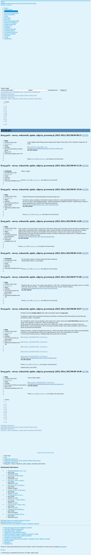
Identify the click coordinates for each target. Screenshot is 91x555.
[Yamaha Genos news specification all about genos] (15, 520)
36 (6, 124)
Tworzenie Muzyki (9, 30)
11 (6, 108)
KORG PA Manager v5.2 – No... (17, 470)
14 (6, 113)
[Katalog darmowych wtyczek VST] (11, 522)
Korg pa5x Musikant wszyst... (16, 514)
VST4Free (7, 35)
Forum (6, 16)
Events (6, 37)
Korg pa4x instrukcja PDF (11, 21)
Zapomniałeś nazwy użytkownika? (22, 92)
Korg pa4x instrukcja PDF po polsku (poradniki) (18, 535)
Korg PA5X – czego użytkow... (17, 499)
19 (6, 121)
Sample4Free (8, 38)
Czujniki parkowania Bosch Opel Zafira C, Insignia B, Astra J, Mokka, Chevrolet (27, 539)
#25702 (85, 165)
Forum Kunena (50, 452)
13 (6, 111)
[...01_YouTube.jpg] (41, 382)
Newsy (6, 8)
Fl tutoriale (7, 27)
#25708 (85, 371)
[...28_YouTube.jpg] (34, 342)
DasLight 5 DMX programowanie (13, 529)
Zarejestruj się (36, 92)
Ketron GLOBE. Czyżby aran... (17, 490)
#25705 (85, 253)
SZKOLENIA (8, 9)
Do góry (3, 549)
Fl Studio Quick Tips (10, 29)
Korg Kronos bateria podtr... (16, 475)
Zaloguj (33, 159)
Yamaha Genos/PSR (10, 24)
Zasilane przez (41, 452)
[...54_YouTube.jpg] (34, 356)
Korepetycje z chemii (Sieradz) (13, 537)
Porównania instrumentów (11, 13)
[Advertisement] (45, 63)
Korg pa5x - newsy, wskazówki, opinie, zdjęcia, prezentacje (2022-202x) (21, 98)
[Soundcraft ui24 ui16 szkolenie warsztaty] (20, 523)
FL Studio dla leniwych (10, 32)
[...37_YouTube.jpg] (34, 346)
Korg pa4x (7, 17)
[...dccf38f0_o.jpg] (37, 147)
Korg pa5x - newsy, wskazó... (16, 480)
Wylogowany (8, 144)
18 (6, 119)
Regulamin (7, 542)
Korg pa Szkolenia (9, 14)
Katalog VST (8, 25)
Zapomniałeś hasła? (6, 92)
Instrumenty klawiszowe (11, 11)
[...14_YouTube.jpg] (34, 337)
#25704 (85, 221)
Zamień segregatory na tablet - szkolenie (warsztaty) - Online (21, 534)
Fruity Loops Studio (10, 33)
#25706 (85, 277)
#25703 (85, 189)
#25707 (85, 309)
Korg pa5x (7, 19)
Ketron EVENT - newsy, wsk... (17, 504)
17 (6, 118)
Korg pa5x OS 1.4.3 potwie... (16, 485)
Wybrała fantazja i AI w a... (15, 495)
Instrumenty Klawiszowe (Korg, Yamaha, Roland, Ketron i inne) (19, 95)
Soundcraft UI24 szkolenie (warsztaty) (15, 532)
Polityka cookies (9, 540)
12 (6, 110)
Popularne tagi (8, 543)
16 (6, 116)
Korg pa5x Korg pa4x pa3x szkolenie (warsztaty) (18, 527)
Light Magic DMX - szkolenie (12, 531)
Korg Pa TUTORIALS (10, 22)
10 (6, 106)
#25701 (85, 135)
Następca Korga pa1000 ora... (16, 509)
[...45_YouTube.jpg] (34, 351)
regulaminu (63, 546)
